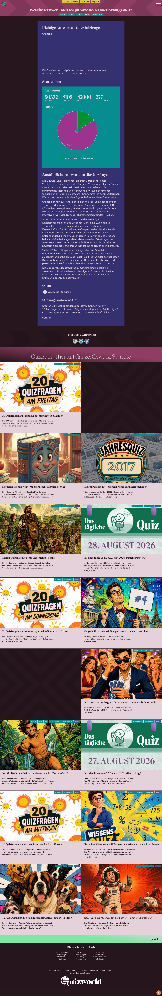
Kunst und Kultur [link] (67, 721)
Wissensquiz (62, 955)
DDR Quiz (100, 959)
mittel (77, 506)
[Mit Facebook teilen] (87, 342)
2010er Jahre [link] (142, 435)
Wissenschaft (149, 792)
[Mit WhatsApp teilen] (75, 342)
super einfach (75, 435)
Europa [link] (54, 506)
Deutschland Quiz (100, 957)
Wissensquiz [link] (131, 792)
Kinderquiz (62, 959)
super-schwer (97, 14)
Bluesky (73, 973)
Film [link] (46, 721)
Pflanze (79, 14)
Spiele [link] (151, 650)
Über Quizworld (55, 970)
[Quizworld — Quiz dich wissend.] (11, 4)
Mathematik (140, 792)
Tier (65, 866)
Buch (51, 721)
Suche (66, 1)
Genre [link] (40, 721)
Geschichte (150, 435)
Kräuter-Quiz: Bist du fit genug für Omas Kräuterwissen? (74, 305)
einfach (77, 364)
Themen (74, 1)
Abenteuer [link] (33, 721)
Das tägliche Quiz (137, 506)
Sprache (63, 14)
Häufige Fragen (69, 970)
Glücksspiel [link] (144, 650)
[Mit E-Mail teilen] (81, 342)
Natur (87, 14)
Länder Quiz (99, 952)
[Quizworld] (81, 986)
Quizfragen (58, 364)
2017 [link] (135, 435)
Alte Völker (61, 506)
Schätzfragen (81, 955)
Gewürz (71, 14)
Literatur (57, 721)
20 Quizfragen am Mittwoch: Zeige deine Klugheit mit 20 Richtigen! (80, 309)
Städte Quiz (99, 955)
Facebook (80, 973)
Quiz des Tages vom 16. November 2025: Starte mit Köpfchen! (76, 312)
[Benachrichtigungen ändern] (158, 992)
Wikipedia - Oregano (59, 291)
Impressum (82, 970)
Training (85, 1)
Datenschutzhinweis (97, 970)
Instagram (88, 973)
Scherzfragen (81, 957)
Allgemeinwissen (68, 364)
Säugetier (58, 866)
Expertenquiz (62, 957)
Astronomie (140, 866)
